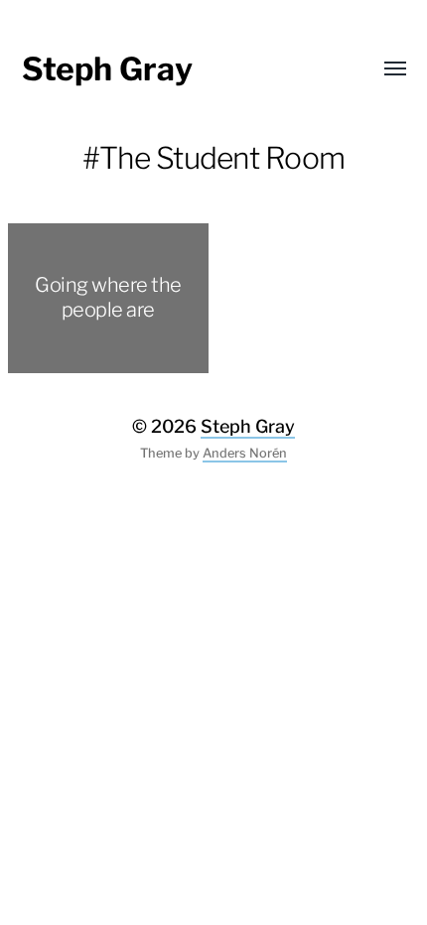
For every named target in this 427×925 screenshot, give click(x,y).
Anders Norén (245, 453)
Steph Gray (107, 69)
